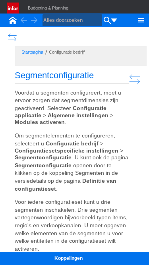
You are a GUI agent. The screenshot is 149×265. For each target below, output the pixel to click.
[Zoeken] (107, 20)
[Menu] (141, 19)
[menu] (114, 20)
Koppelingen (68, 258)
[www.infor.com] (13, 8)
